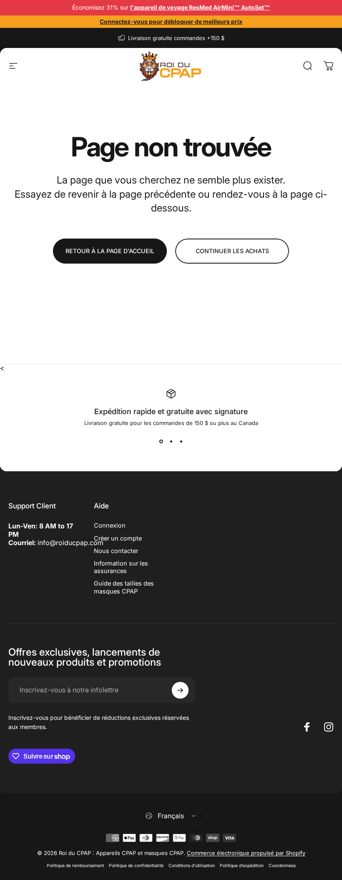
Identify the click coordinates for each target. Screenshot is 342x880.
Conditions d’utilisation (191, 865)
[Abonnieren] (180, 690)
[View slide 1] (161, 441)
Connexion (110, 525)
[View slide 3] (181, 441)
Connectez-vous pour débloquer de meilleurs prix (171, 21)
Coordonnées (282, 865)
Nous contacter (116, 551)
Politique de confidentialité (136, 865)
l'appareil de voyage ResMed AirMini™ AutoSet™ (200, 7)
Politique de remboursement (75, 865)
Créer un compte (118, 538)
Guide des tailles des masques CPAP (124, 587)
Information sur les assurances (121, 567)
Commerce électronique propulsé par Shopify (246, 853)
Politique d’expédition (242, 865)
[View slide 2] (171, 441)
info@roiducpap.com (70, 542)
